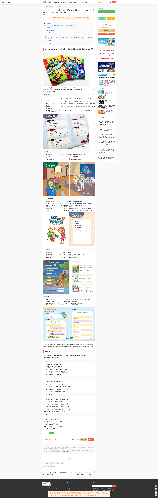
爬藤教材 (57, 2)
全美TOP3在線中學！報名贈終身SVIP (106, 55)
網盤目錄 (85, 2)
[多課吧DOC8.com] (44, 2)
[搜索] (106, 2)
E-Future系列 (46, 463)
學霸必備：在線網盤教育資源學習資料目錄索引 (50, 490)
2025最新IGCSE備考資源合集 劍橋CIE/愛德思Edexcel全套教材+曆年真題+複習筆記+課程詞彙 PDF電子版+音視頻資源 (106, 157)
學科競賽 (64, 2)
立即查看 (51, 432)
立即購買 (90, 439)
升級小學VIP (83, 439)
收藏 (111, 18)
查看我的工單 (112, 490)
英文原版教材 (52, 463)
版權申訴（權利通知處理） (110, 494)
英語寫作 (57, 463)
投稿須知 (68, 488)
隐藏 (48, 23)
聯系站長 (68, 490)
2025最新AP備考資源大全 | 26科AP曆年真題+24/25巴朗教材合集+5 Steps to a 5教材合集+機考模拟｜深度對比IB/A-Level (106, 136)
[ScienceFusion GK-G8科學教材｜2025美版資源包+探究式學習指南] (101, 107)
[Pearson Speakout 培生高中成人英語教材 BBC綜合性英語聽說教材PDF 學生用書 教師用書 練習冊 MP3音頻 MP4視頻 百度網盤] (101, 92)
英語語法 (61, 463)
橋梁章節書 (77, 2)
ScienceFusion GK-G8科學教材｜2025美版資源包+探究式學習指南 (110, 106)
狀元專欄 (49, 14)
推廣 (94, 14)
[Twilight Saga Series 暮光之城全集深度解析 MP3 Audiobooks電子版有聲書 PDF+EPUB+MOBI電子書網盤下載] (101, 102)
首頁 (51, 2)
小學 (52, 14)
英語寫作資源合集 (102, 18)
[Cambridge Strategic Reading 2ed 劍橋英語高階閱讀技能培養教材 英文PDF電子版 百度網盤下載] (101, 112)
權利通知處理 (66, 451)
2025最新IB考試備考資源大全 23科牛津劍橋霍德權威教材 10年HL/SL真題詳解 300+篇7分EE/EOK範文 (106, 143)
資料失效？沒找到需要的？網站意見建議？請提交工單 (101, 490)
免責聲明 (68, 486)
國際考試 (71, 2)
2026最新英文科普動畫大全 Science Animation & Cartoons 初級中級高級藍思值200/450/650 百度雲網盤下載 (106, 129)
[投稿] (103, 2)
